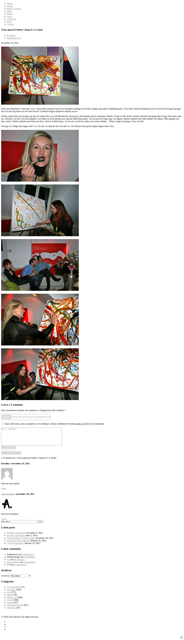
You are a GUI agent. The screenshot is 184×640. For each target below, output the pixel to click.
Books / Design (14, 8)
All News (11, 19)
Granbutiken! (28, 554)
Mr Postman (19, 559)
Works (10, 14)
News (9, 16)
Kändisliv (11, 35)
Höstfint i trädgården (16, 533)
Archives (5, 575)
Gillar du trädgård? (15, 543)
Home (10, 3)
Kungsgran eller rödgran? (18, 540)
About (10, 6)
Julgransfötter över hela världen (21, 538)
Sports (10, 602)
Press (9, 21)
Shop (9, 11)
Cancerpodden (13, 587)
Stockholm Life (14, 38)
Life (9, 592)
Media (10, 595)
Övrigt (10, 600)
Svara (3, 488)
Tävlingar (11, 607)
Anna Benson (7, 494)
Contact (10, 24)
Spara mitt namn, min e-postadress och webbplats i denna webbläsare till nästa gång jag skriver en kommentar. (54, 424)
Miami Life (12, 597)
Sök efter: (5, 521)
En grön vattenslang (16, 535)
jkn (8, 559)
